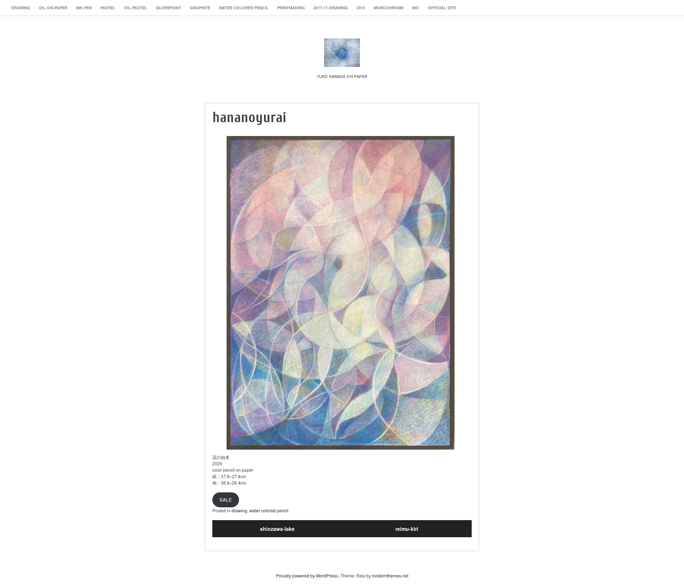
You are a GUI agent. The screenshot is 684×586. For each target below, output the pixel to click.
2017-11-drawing (331, 7)
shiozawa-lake (277, 528)
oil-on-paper (53, 7)
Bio (415, 7)
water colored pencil (244, 7)
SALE (225, 499)
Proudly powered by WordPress (306, 575)
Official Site (442, 7)
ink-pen (84, 7)
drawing (20, 7)
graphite (200, 7)
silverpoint (168, 7)
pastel (107, 7)
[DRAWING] (342, 59)
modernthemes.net (390, 575)
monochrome (389, 7)
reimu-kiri (406, 528)
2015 (361, 7)
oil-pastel (135, 7)
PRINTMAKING (291, 7)
